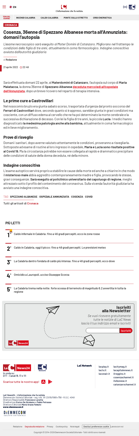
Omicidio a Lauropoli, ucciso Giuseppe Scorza (41, 274)
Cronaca (32, 203)
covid (89, 196)
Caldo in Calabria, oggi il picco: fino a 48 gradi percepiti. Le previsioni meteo (60, 247)
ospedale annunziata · (54, 196)
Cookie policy (62, 426)
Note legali (75, 426)
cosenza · (77, 196)
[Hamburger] (4, 7)
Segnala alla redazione (34, 426)
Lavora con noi (116, 426)
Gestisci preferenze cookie (96, 426)
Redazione (17, 426)
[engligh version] (11, 6)
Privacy (50, 426)
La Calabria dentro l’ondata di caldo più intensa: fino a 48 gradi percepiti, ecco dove (64, 261)
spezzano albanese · (24, 196)
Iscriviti (126, 330)
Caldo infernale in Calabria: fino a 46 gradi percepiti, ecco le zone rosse (57, 233)
